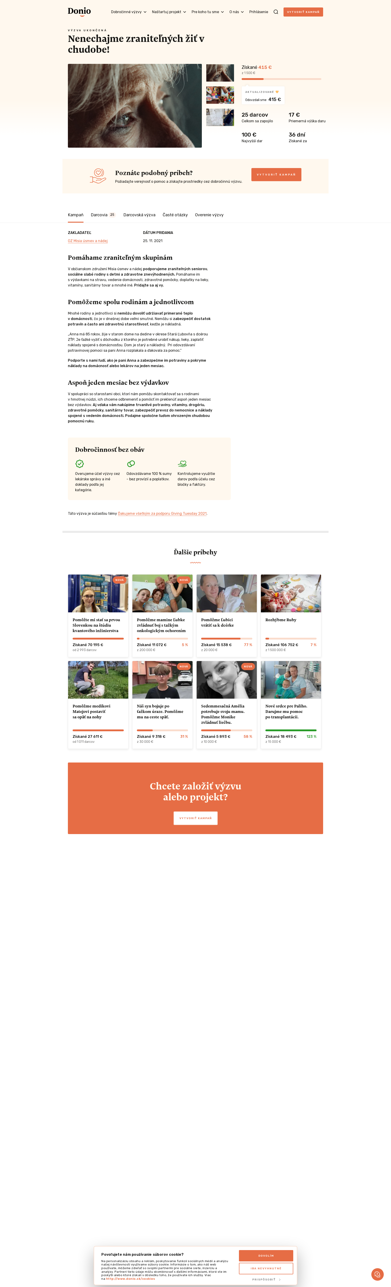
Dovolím (266, 1255)
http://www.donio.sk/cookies (130, 1278)
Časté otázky (175, 214)
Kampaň (75, 214)
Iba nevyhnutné (266, 1268)
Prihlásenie (258, 12)
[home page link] (79, 12)
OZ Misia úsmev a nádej (88, 241)
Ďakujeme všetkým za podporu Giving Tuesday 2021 (162, 513)
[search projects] (276, 12)
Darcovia (102, 214)
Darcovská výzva (139, 214)
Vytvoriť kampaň (303, 12)
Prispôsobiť (264, 1279)
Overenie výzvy (209, 214)
